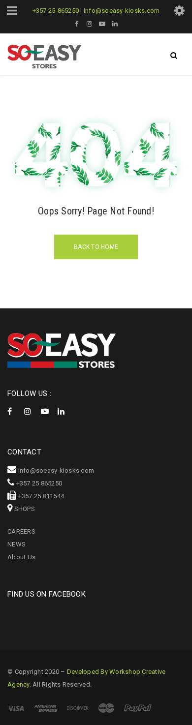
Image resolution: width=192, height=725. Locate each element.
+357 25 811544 (41, 496)
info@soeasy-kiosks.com (122, 10)
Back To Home (96, 246)
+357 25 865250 (39, 483)
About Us (21, 557)
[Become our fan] (14, 408)
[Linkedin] (65, 408)
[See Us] (31, 408)
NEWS (16, 544)
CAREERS (21, 531)
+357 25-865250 (55, 10)
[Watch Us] (48, 408)
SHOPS (24, 509)
